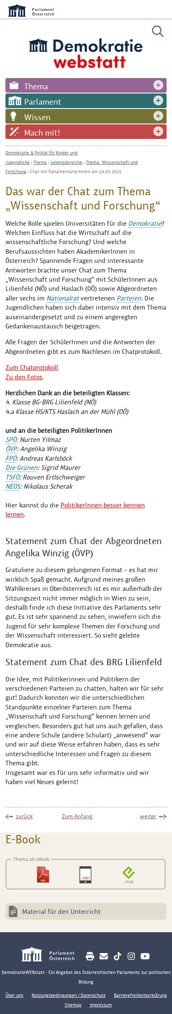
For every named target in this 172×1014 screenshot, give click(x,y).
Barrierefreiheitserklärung (140, 995)
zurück (24, 816)
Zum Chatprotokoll (31, 367)
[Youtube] (145, 956)
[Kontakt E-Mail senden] (104, 956)
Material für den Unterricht (61, 912)
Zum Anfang (77, 816)
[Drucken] (90, 956)
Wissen (37, 117)
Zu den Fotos (24, 377)
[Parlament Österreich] (52, 955)
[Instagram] (131, 956)
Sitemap (73, 1004)
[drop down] (158, 85)
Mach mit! (42, 132)
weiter (148, 816)
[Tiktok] (117, 956)
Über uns (14, 995)
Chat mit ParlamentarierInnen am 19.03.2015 (75, 171)
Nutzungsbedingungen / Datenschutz (69, 995)
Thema (36, 86)
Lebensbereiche (66, 162)
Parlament (42, 101)
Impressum (101, 1004)
